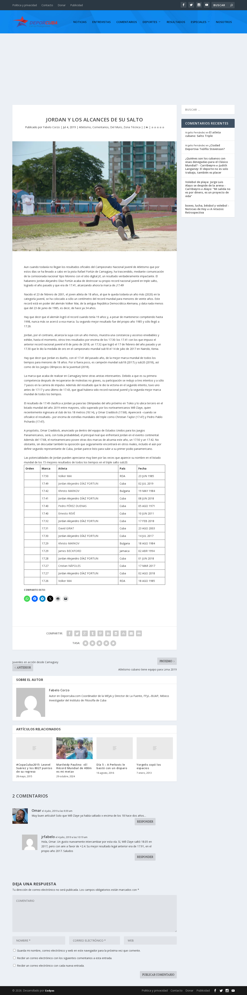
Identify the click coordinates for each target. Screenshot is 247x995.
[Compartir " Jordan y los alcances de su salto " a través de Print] (139, 633)
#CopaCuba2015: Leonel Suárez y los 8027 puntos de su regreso (34, 768)
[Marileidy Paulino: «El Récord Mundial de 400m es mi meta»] (74, 748)
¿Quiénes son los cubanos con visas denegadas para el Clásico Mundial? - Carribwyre (206, 162)
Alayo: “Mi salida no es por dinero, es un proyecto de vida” (207, 192)
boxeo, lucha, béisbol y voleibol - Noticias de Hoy (207, 207)
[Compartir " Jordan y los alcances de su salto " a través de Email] (131, 633)
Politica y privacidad (24, 5)
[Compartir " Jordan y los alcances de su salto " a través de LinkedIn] (108, 633)
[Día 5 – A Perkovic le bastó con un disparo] (114, 748)
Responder (145, 821)
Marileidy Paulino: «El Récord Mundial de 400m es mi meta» (74, 768)
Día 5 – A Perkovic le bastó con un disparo (111, 766)
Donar (62, 5)
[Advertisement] (123, 62)
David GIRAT (66, 528)
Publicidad (76, 5)
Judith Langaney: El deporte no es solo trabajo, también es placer (206, 169)
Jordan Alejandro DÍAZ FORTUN (78, 483)
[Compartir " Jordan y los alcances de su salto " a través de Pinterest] (100, 633)
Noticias (79, 22)
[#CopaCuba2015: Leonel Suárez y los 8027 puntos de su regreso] (34, 748)
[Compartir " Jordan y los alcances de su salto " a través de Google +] (85, 633)
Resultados (176, 22)
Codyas (49, 990)
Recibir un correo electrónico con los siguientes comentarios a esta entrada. (64, 958)
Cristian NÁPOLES (69, 566)
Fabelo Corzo (51, 127)
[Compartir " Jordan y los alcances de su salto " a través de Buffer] (116, 633)
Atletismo (85, 127)
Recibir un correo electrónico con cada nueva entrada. (50, 965)
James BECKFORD (69, 551)
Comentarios (126, 22)
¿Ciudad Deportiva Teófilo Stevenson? (205, 147)
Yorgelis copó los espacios (149, 766)
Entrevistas (101, 22)
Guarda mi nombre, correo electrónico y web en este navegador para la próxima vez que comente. (78, 950)
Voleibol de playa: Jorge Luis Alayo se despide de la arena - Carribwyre (205, 185)
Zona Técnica (132, 127)
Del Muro (116, 127)
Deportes (150, 22)
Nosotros (224, 22)
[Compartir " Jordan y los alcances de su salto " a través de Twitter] (77, 633)
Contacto (47, 5)
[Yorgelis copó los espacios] (155, 748)
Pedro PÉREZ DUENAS (72, 506)
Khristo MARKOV (68, 491)
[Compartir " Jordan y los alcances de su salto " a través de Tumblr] (92, 633)
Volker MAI (65, 476)
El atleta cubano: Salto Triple (203, 134)
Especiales (198, 22)
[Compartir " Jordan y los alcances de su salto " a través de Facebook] (69, 633)
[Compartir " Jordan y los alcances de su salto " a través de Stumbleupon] (123, 633)
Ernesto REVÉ (66, 513)
